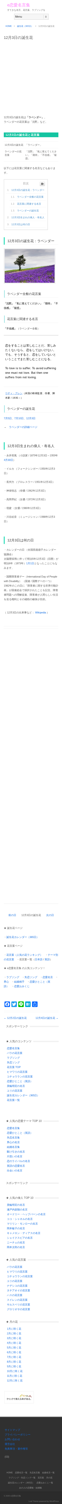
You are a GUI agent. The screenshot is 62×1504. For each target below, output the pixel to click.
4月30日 (8, 459)
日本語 (39, 959)
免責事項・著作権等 (16, 1448)
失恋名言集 (13, 1137)
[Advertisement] (31, 75)
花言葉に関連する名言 (29, 203)
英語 (47, 959)
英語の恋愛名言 (16, 1165)
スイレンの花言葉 (17, 1299)
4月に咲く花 (14, 1342)
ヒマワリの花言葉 (17, 1071)
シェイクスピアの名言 (20, 1237)
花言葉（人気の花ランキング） (24, 954)
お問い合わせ (12, 1439)
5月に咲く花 (14, 1347)
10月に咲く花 (15, 1371)
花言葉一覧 (13, 1100)
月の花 (49, 1477)
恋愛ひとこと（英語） (20, 1081)
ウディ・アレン (14, 393)
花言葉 (41, 1477)
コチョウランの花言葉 (20, 1076)
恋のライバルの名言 (18, 1161)
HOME (9, 26)
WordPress (54, 1501)
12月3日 (30, 418)
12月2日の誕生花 (15, 1017)
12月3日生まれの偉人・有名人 (27, 217)
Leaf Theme (34, 1501)
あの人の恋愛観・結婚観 (30, 1488)
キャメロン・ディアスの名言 (23, 1233)
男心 (6, 981)
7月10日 (19, 418)
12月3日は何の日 (20, 224)
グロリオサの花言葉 (18, 1309)
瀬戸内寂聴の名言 (17, 1209)
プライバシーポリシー (17, 1434)
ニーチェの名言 (16, 1242)
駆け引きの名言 (16, 1151)
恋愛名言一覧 (21, 1472)
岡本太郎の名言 (16, 1247)
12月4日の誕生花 (46, 1017)
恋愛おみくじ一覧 (45, 1483)
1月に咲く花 (14, 1328)
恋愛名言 (48, 977)
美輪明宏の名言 (16, 1085)
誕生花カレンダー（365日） (22, 937)
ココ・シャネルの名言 (20, 1218)
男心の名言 (13, 1142)
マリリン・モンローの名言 (22, 1223)
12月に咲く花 (15, 1380)
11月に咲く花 (14, 1375)
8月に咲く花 (14, 1361)
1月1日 (30, 563)
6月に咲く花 (14, 1352)
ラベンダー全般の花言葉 (30, 196)
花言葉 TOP (14, 1067)
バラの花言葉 (14, 1052)
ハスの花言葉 (14, 1295)
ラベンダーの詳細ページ (23, 427)
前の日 (12, 915)
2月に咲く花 (14, 1333)
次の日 (50, 915)
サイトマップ (12, 1429)
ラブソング (12, 977)
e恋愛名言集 (18, 5)
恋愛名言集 (13, 1048)
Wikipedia (40, 612)
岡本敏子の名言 (16, 1228)
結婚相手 (19, 981)
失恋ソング (30, 977)
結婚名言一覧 (48, 1472)
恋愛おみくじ (22, 986)
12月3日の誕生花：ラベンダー (27, 190)
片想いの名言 (14, 1156)
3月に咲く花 (14, 1338)
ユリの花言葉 (14, 1090)
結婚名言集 (13, 1146)
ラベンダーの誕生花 (28, 210)
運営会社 (10, 1443)
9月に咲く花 (14, 1366)
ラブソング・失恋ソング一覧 (22, 1477)
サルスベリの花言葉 (18, 1304)
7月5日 (8, 418)
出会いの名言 (14, 1170)
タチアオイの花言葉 (18, 1290)
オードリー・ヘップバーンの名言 (26, 1214)
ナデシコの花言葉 (17, 1285)
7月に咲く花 (14, 1356)
